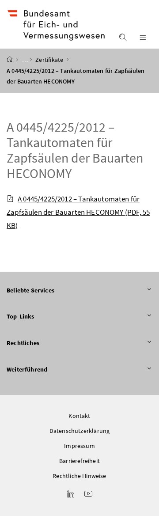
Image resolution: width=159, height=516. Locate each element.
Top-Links (20, 316)
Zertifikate (49, 60)
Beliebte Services (30, 290)
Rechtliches (23, 343)
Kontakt (79, 416)
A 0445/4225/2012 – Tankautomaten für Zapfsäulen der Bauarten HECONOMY (78, 212)
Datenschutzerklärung (79, 431)
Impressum (79, 446)
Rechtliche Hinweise (79, 476)
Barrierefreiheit (79, 461)
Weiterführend (27, 369)
